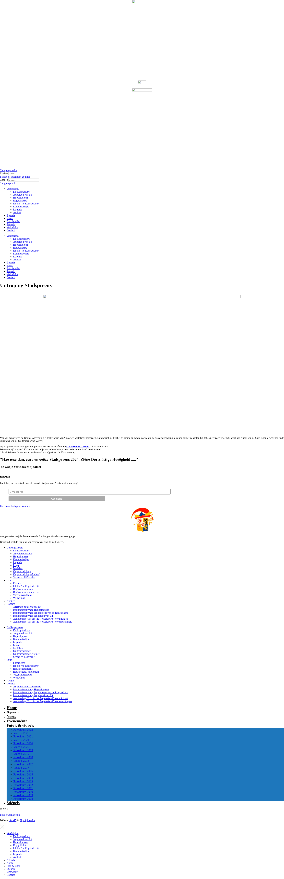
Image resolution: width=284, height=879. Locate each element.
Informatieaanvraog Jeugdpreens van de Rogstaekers (40, 612)
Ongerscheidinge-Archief (26, 574)
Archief (17, 212)
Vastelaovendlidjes (22, 595)
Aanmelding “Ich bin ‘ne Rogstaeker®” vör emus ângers (42, 621)
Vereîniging (13, 188)
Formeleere (19, 583)
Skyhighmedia (27, 820)
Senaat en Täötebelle (24, 577)
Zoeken (4, 173)
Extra (9, 580)
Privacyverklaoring (10, 814)
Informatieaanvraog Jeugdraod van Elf (33, 615)
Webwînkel (12, 227)
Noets (10, 218)
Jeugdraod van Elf (22, 194)
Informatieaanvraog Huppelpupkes (31, 609)
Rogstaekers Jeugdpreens (26, 592)
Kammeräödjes (21, 206)
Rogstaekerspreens (23, 589)
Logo (16, 565)
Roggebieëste (20, 200)
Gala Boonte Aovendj (78, 446)
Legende (17, 209)
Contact (11, 230)
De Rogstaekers (21, 191)
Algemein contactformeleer (27, 606)
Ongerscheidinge (22, 571)
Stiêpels (11, 224)
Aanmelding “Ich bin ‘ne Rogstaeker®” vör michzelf (40, 618)
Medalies (18, 568)
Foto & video (13, 221)
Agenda (11, 215)
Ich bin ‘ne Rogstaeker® (26, 203)
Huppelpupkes (20, 197)
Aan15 (12, 820)
